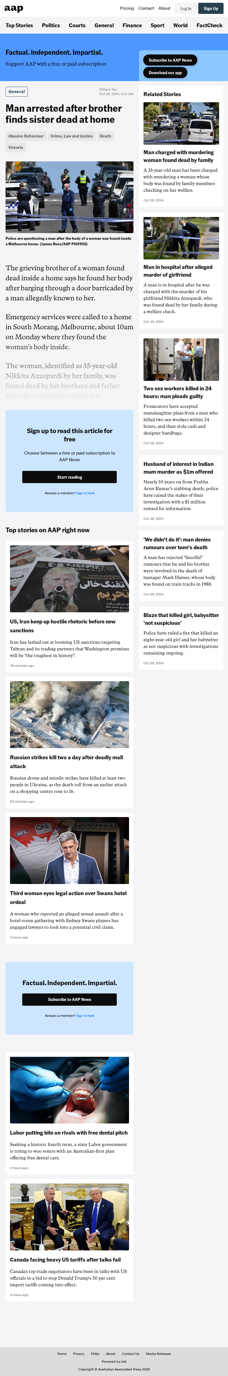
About (164, 8)
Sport (157, 25)
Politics (51, 25)
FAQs (95, 1354)
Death (105, 136)
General (104, 25)
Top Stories (19, 25)
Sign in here (85, 493)
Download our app (165, 72)
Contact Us (130, 1354)
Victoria (15, 147)
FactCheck (209, 25)
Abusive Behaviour (26, 136)
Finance (132, 25)
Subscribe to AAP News (170, 60)
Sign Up (211, 8)
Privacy (78, 1354)
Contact (146, 8)
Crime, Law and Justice (72, 136)
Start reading (69, 477)
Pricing (127, 8)
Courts (77, 25)
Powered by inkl (114, 1361)
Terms (61, 1354)
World (180, 25)
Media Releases (158, 1354)
